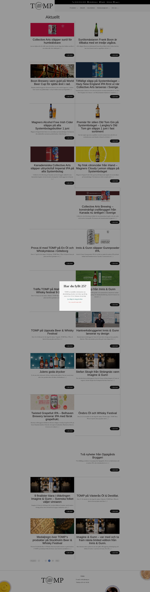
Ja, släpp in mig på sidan (75, 299)
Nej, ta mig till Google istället (75, 302)
